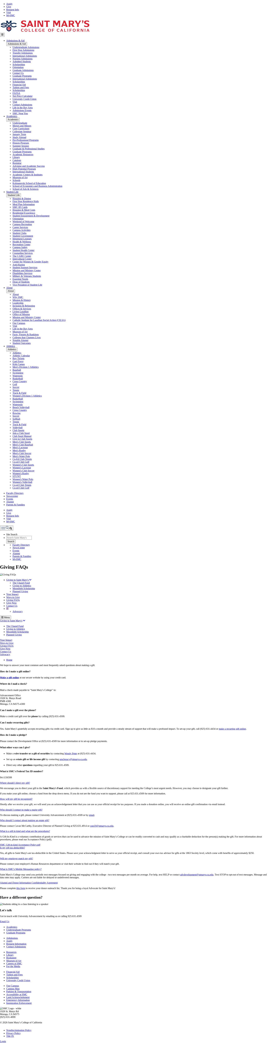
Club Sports (18, 430)
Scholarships (18, 64)
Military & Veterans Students (26, 276)
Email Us (4, 921)
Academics (11, 116)
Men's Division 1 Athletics (25, 367)
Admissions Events (21, 110)
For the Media (13, 966)
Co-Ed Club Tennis (22, 459)
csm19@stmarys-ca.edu (101, 826)
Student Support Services (24, 267)
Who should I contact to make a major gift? (21, 809)
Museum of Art (20, 177)
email (91, 815)
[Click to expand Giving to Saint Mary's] (24, 620)
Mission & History (21, 300)
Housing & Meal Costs (23, 210)
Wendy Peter (70, 753)
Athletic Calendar (21, 355)
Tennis (15, 390)
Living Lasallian (20, 311)
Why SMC (17, 297)
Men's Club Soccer (21, 453)
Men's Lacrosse (20, 447)
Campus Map (13, 988)
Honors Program (20, 143)
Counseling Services (22, 253)
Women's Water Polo (22, 479)
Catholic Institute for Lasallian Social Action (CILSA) (39, 320)
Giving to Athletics (21, 585)
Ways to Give (13, 597)
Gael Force (17, 361)
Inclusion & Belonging (23, 305)
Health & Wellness (21, 241)
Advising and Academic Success (28, 166)
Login (3, 1041)
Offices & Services (21, 308)
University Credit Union (24, 99)
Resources (11, 952)
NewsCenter (18, 547)
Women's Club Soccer (23, 470)
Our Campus (18, 323)
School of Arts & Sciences (25, 189)
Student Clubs (19, 233)
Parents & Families (15, 504)
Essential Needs (20, 279)
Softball (16, 419)
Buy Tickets (18, 358)
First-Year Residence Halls (25, 201)
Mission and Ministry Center (26, 270)
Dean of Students (21, 282)
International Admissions (24, 56)
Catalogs (16, 160)
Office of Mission (21, 314)
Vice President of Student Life (27, 284)
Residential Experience (23, 213)
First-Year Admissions (23, 50)
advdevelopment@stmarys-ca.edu (196, 874)
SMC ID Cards (20, 207)
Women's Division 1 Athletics (27, 395)
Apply (9, 4)
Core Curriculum (20, 128)
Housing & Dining (21, 198)
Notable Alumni (20, 340)
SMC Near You (20, 113)
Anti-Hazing (18, 264)
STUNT (16, 476)
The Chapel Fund (21, 583)
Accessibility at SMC (16, 994)
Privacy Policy (13, 1033)
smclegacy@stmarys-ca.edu (73, 759)
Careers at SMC (14, 963)
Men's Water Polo (21, 456)
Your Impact (12, 594)
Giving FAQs (13, 600)
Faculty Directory (15, 493)
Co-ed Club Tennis (21, 485)
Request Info (12, 9)
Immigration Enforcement (19, 1003)
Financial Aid (19, 84)
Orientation (18, 67)
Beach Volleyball (20, 407)
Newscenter (12, 496)
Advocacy (17, 611)
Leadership (17, 303)
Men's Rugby (19, 450)
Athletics (10, 346)
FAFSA (16, 93)
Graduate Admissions (23, 70)
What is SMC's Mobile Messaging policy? (21, 869)
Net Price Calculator (22, 96)
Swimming (17, 372)
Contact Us (18, 73)
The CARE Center (21, 256)
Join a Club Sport (21, 433)
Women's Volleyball (22, 482)
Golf (14, 384)
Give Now (11, 603)
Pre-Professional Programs (25, 140)
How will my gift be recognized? (16, 799)
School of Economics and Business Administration (37, 186)
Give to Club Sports (22, 439)
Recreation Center (21, 244)
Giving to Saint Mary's (17, 580)
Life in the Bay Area (22, 107)
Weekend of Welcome (23, 221)
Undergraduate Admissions (25, 47)
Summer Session (20, 146)
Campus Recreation (22, 224)
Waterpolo (17, 375)
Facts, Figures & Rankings (25, 334)
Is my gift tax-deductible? (12, 847)
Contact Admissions (22, 104)
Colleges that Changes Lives (26, 337)
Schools (16, 180)
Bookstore (11, 957)
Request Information (16, 944)
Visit (8, 12)
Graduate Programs (22, 76)
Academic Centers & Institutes (27, 174)
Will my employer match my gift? (16, 858)
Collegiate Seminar (21, 131)
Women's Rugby (20, 473)
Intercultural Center (22, 259)
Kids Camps (18, 364)
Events (9, 499)
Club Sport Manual (21, 436)
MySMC (10, 15)
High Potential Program (24, 169)
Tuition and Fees (20, 87)
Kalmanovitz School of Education (29, 183)
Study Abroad (19, 137)
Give (8, 6)
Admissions (12, 938)
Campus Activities (21, 230)
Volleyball (17, 427)
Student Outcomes (21, 343)
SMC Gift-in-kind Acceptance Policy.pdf (20, 844)
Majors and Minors (21, 125)
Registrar (16, 163)
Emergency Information (18, 1000)
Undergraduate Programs (18, 929)
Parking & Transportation (18, 991)
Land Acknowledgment (18, 997)
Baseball (16, 370)
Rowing (16, 413)
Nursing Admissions (22, 58)
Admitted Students (21, 61)
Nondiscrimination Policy (18, 1030)
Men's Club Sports (21, 442)
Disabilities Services (22, 273)
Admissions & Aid (15, 40)
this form (20, 888)
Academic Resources (22, 154)
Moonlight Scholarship (23, 588)
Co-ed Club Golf (20, 462)
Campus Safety (20, 247)
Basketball (17, 378)
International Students (23, 171)
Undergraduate (19, 123)
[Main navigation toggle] (2, 35)
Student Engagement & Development (30, 215)
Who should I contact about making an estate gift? (24, 820)
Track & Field (19, 393)
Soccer (15, 387)
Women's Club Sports (23, 465)
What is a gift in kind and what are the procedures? (25, 831)
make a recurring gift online (232, 728)
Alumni (10, 501)
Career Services (20, 227)
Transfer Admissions (22, 53)
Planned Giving (20, 591)
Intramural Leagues (22, 238)
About (9, 287)
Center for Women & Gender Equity (30, 261)
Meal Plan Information (23, 204)
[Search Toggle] (6, 528)
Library (16, 157)
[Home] (45, 31)
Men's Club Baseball (22, 444)
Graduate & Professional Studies (28, 148)
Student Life (12, 192)
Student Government (22, 236)
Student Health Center (23, 250)
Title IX (10, 1036)
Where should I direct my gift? (15, 783)
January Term (19, 134)
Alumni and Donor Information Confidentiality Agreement (29, 882)
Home (9, 660)
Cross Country (19, 381)
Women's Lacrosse (21, 467)
